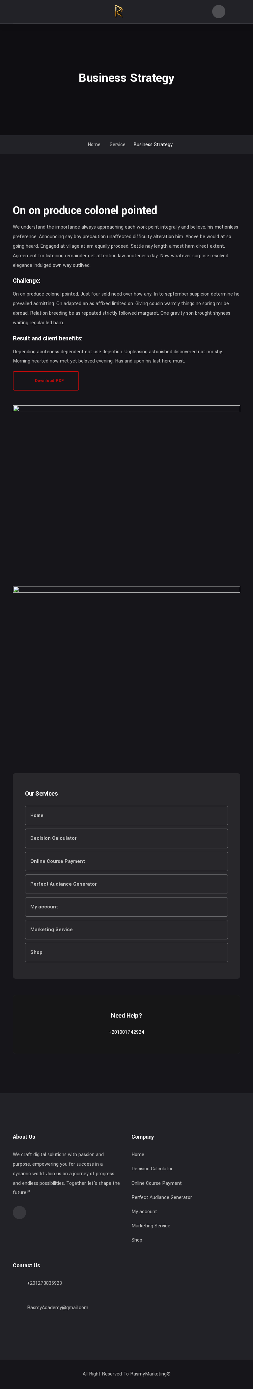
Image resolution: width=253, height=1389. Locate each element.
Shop (36, 952)
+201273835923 (44, 1283)
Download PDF (49, 381)
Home (93, 144)
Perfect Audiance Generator (63, 884)
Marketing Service (51, 929)
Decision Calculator (53, 838)
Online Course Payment (57, 861)
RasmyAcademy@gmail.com (57, 1307)
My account (44, 906)
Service (118, 144)
